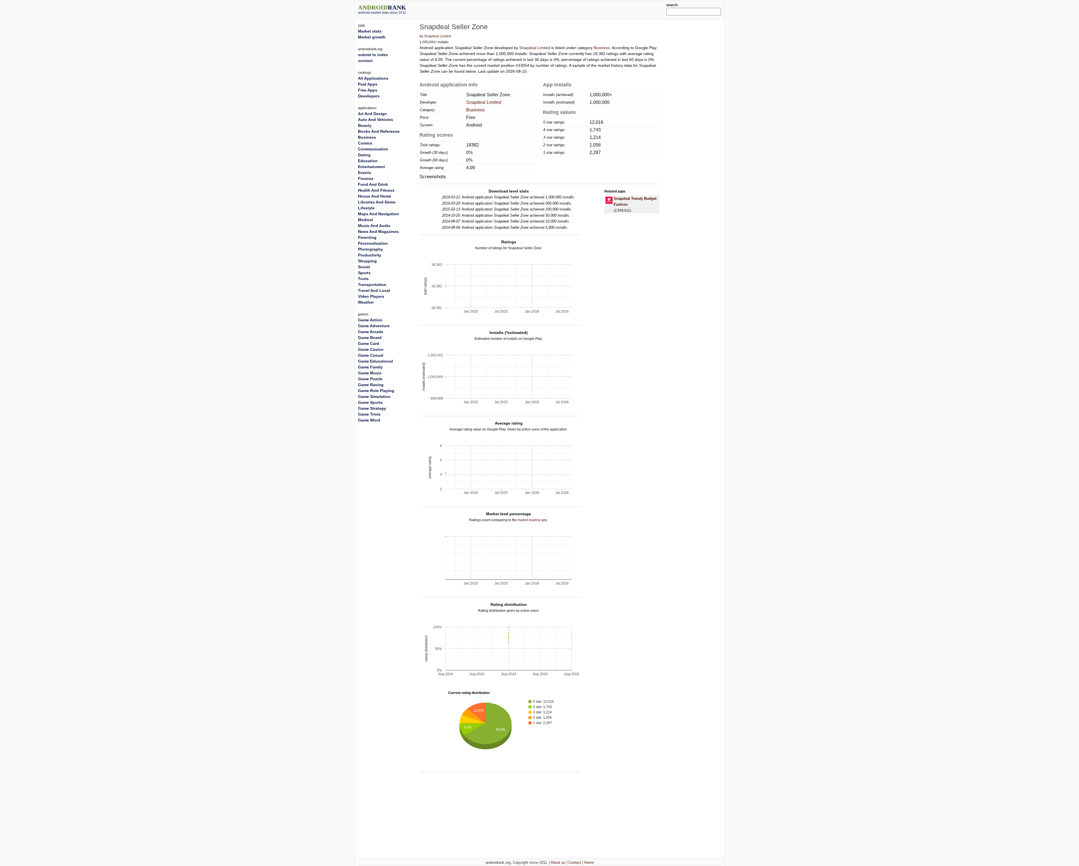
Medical (365, 219)
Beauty (364, 125)
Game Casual (370, 355)
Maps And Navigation (378, 214)
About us (558, 862)
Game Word (369, 420)
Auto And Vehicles (375, 119)
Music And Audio (374, 225)
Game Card (368, 343)
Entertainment (371, 166)
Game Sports (370, 402)
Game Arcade (370, 331)
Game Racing (371, 384)
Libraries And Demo (377, 202)
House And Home (374, 196)
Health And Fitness (376, 190)
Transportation (372, 284)
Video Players (371, 296)
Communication (373, 149)
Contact (574, 862)
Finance (365, 178)
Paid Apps (367, 84)
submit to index (373, 54)
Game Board (370, 337)
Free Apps (367, 90)
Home (589, 862)
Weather (366, 302)
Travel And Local (374, 290)
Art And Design (372, 113)
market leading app (532, 520)
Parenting (367, 237)
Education (368, 161)
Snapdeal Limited (437, 36)
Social (364, 267)
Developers (369, 96)
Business (602, 47)
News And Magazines (378, 231)
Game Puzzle (370, 379)
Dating (364, 155)
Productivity (369, 255)
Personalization (373, 243)
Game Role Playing (376, 390)
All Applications (373, 78)
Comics (365, 143)
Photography (370, 249)
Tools (363, 278)
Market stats (370, 31)
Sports (364, 273)
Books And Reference (379, 131)
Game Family (370, 367)
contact (365, 60)
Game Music (370, 373)
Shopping (367, 261)
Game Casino (371, 349)
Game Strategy (372, 408)
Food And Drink (373, 184)
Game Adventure (374, 326)
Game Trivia (369, 414)
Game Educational (375, 361)
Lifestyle (366, 208)
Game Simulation (374, 396)
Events (364, 172)
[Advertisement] (555, 9)
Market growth (372, 37)
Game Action (370, 320)
